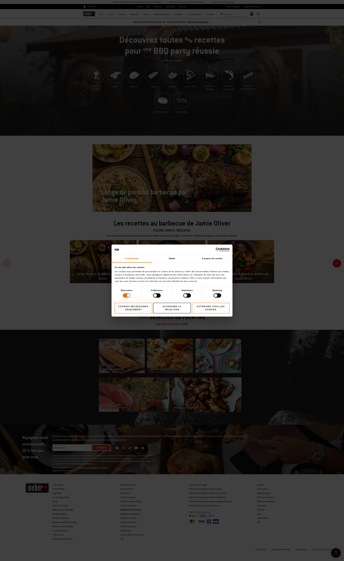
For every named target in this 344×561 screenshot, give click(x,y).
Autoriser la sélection (172, 308)
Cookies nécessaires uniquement (133, 308)
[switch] (157, 295)
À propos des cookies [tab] (212, 258)
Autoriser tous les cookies (211, 308)
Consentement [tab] (132, 258)
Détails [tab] (172, 258)
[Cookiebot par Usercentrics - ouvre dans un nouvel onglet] (218, 250)
